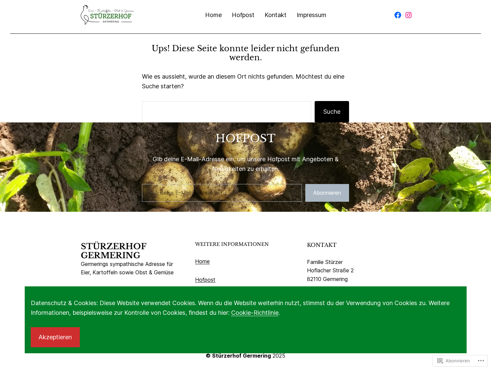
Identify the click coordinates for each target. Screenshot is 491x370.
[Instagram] (408, 15)
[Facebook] (398, 15)
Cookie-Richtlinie (255, 312)
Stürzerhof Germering (113, 251)
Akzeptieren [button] (55, 337)
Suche (331, 111)
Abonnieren (327, 192)
